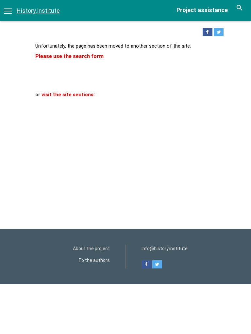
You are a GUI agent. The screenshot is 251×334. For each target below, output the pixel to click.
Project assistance (202, 10)
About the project (91, 248)
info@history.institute (165, 248)
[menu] (8, 10)
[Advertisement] (125, 147)
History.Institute (38, 10)
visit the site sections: (68, 95)
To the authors (94, 260)
